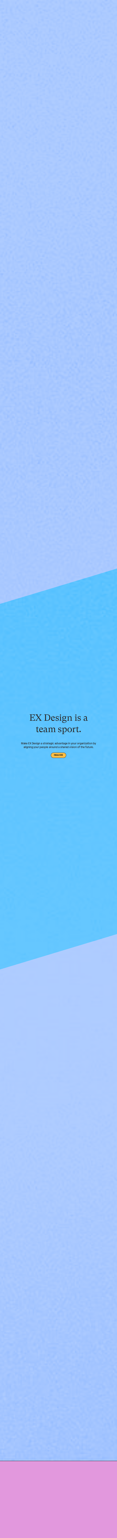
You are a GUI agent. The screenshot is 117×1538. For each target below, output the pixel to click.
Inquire (58, 755)
